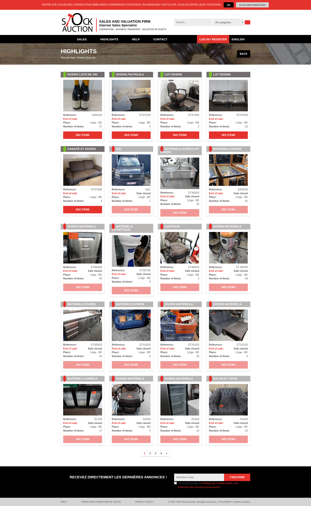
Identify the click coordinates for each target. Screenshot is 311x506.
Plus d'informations (252, 5)
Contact (160, 39)
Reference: (70, 115)
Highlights (109, 39)
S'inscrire (237, 477)
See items (83, 135)
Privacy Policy (144, 501)
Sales (82, 39)
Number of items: (73, 126)
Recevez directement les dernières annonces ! (118, 477)
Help (136, 39)
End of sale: (70, 119)
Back (244, 53)
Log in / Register (213, 39)
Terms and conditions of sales (101, 501)
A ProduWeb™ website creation (234, 501)
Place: (67, 122)
